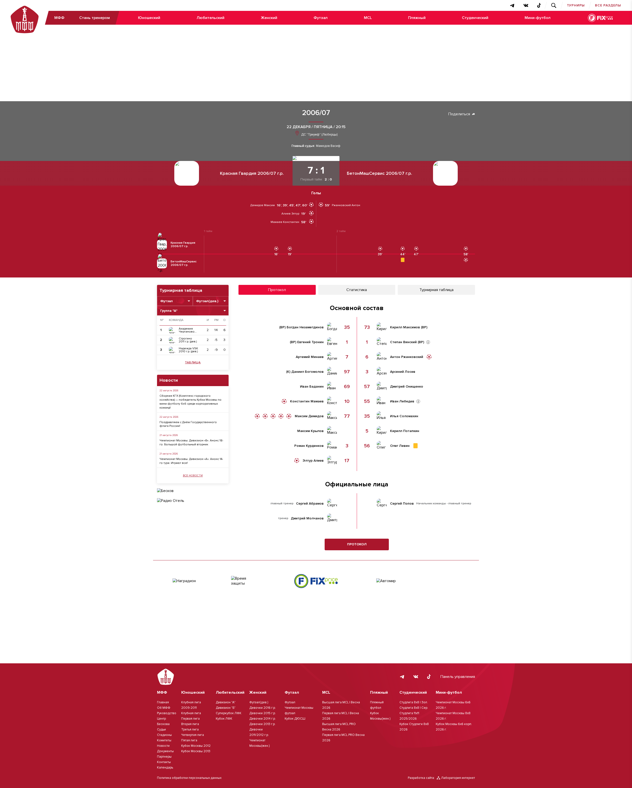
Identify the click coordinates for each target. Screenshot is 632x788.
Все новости (193, 475)
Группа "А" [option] (169, 311)
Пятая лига (189, 740)
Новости (163, 746)
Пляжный (417, 17)
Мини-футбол (538, 17)
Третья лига (190, 729)
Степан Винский (403, 342)
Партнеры (164, 757)
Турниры (576, 5)
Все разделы (608, 5)
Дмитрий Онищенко (406, 387)
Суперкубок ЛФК (228, 713)
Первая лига (190, 719)
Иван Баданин (312, 387)
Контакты (164, 762)
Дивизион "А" (226, 702)
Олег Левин (400, 446)
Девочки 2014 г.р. (262, 719)
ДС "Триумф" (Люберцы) (318, 135)
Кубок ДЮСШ (295, 719)
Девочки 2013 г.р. (262, 724)
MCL (368, 17)
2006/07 (316, 113)
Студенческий (475, 17)
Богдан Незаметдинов (305, 327)
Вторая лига (190, 724)
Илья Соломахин (404, 416)
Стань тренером (94, 17)
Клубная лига (191, 713)
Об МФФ (163, 708)
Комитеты (164, 740)
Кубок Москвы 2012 (196, 746)
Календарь (165, 767)
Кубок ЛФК (224, 719)
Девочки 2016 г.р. (262, 708)
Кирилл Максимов (405, 327)
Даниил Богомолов (307, 372)
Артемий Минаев (310, 357)
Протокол (357, 544)
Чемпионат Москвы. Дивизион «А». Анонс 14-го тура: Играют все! (191, 461)
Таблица (193, 362)
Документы (165, 751)
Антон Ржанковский (406, 357)
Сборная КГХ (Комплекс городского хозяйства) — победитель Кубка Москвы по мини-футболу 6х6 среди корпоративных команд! (190, 402)
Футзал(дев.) (258, 702)
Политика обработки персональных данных (189, 778)
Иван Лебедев (402, 401)
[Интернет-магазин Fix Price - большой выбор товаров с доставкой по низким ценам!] (316, 581)
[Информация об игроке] (428, 342)
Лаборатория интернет (458, 778)
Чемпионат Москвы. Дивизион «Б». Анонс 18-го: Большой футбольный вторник (191, 442)
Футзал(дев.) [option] (207, 301)
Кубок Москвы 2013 (195, 751)
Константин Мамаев (307, 401)
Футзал (321, 17)
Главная (163, 702)
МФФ (59, 17)
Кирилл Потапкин (404, 431)
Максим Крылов (310, 431)
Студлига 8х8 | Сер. (413, 708)
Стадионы (164, 735)
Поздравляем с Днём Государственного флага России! (188, 424)
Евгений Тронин (310, 342)
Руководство (166, 713)
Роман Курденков (309, 446)
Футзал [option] (166, 301)
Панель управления (457, 676)
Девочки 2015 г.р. (262, 713)
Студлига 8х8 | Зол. (413, 702)
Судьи (161, 729)
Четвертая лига (192, 735)
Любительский (210, 17)
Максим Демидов (309, 416)
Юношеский (149, 17)
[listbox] (175, 301)
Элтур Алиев (313, 461)
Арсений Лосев (402, 372)
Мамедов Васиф (328, 146)
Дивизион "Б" (226, 708)
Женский (269, 17)
